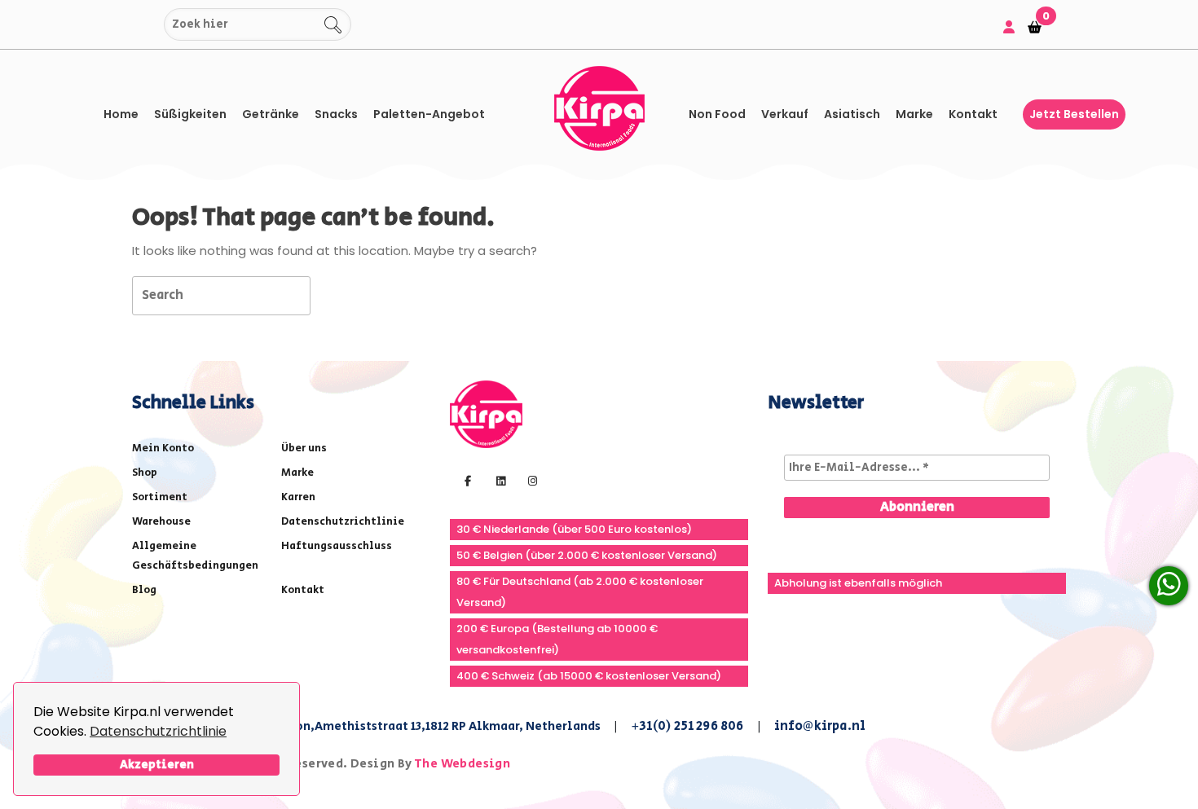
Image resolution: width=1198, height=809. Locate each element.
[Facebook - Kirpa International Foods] (466, 480)
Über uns (304, 448)
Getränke (270, 114)
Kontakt (973, 114)
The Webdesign (462, 763)
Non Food (717, 114)
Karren (298, 497)
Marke (914, 114)
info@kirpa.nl (820, 726)
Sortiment (159, 497)
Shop (144, 473)
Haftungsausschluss (336, 546)
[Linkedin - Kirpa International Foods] (498, 480)
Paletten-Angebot (429, 114)
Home (121, 114)
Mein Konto (163, 448)
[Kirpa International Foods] (486, 413)
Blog (144, 590)
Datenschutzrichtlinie (158, 731)
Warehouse (161, 522)
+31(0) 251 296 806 (687, 726)
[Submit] (148, 25)
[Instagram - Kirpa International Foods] (530, 480)
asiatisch (852, 114)
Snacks (336, 114)
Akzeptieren (157, 764)
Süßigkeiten (190, 114)
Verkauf (784, 114)
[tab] (339, 294)
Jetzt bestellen (1074, 114)
